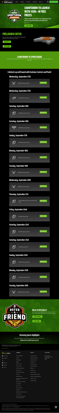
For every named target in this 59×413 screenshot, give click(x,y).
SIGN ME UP (7, 41)
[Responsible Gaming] (48, 2)
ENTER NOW (43, 82)
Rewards (35, 1)
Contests (28, 1)
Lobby (16, 1)
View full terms (5, 348)
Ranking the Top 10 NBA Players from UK (29, 340)
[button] (29, 346)
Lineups (22, 1)
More (40, 1)
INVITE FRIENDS (37, 316)
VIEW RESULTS (43, 112)
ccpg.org (16, 406)
